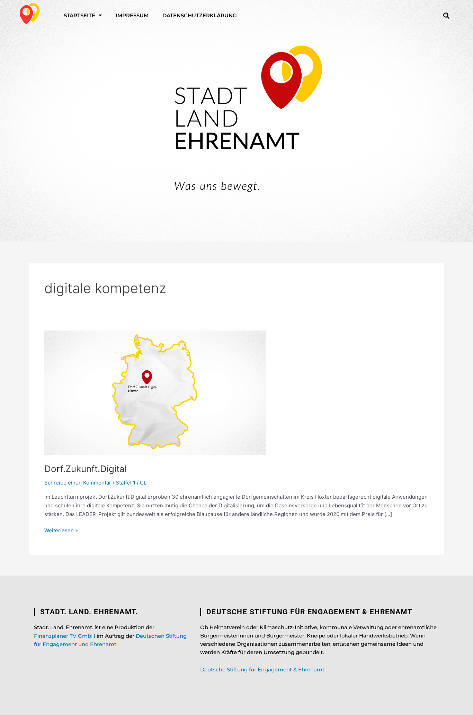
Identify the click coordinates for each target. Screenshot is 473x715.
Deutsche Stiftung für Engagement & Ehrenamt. (262, 669)
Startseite (79, 15)
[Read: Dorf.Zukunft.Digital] (155, 392)
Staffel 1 (125, 482)
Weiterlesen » (61, 530)
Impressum (132, 15)
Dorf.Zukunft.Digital (85, 468)
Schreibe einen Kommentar (77, 482)
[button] (446, 15)
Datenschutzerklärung (199, 15)
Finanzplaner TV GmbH (64, 636)
